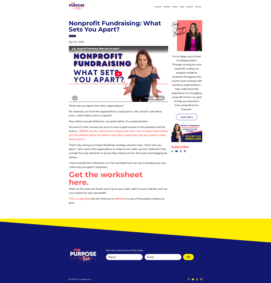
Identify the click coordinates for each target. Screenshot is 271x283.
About (175, 6)
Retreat (167, 6)
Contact (189, 6)
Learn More (186, 117)
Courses (157, 6)
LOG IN (198, 6)
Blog (182, 6)
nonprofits (72, 36)
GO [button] (188, 257)
